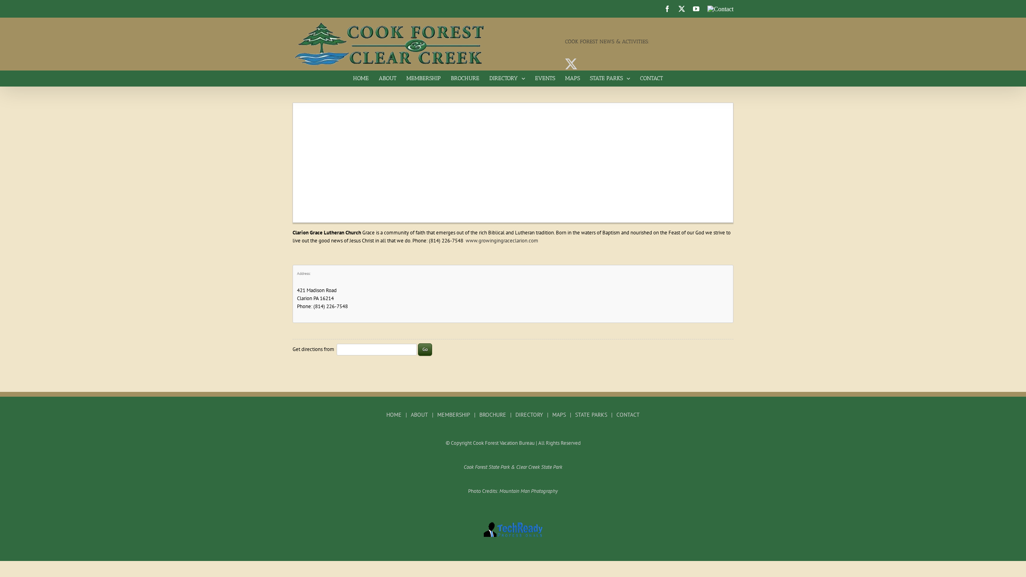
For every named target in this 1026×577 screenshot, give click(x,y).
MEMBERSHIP (453, 414)
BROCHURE (492, 414)
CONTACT (628, 414)
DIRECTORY (529, 414)
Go (425, 349)
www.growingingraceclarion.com (502, 240)
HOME (394, 414)
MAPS (559, 414)
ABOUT (419, 414)
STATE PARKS (591, 414)
